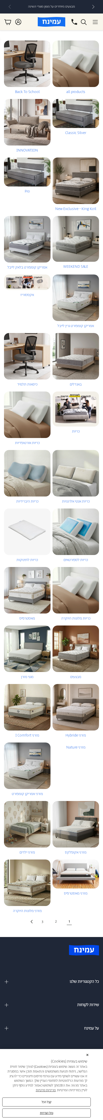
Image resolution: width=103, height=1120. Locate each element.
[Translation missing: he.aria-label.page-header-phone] (74, 22)
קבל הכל (47, 1102)
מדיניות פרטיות (46, 1090)
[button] (95, 22)
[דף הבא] (31, 921)
